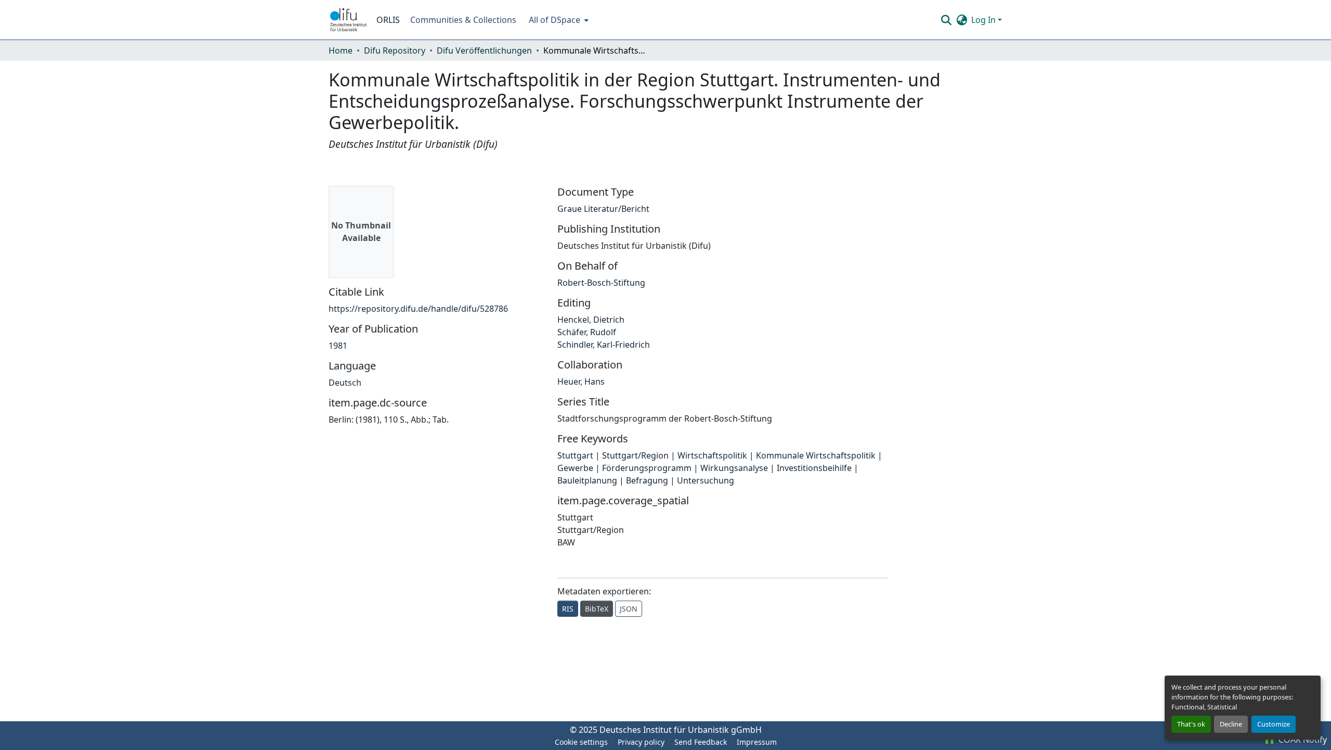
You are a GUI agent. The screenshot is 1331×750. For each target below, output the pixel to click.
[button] (348, 20)
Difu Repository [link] (394, 50)
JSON (628, 609)
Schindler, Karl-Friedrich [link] (603, 344)
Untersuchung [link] (705, 480)
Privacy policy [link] (641, 742)
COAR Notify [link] (1301, 739)
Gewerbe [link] (575, 468)
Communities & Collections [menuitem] (463, 20)
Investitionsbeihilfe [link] (814, 468)
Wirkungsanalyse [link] (734, 468)
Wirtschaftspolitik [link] (712, 455)
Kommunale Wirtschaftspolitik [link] (816, 455)
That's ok (1191, 724)
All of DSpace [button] (554, 20)
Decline (1231, 724)
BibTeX (596, 609)
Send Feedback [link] (700, 742)
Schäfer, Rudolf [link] (586, 332)
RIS (567, 609)
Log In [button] (984, 20)
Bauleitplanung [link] (587, 480)
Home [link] (341, 50)
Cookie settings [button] (581, 742)
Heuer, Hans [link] (581, 381)
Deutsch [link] (345, 382)
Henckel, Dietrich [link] (590, 319)
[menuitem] (558, 20)
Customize (1273, 724)
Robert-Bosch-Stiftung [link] (601, 282)
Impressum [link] (757, 742)
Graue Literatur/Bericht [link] (603, 208)
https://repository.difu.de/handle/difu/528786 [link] (418, 308)
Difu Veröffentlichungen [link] (484, 50)
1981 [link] (338, 345)
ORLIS (388, 20)
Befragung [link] (647, 480)
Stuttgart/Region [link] (635, 455)
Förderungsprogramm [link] (646, 468)
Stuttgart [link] (575, 455)
